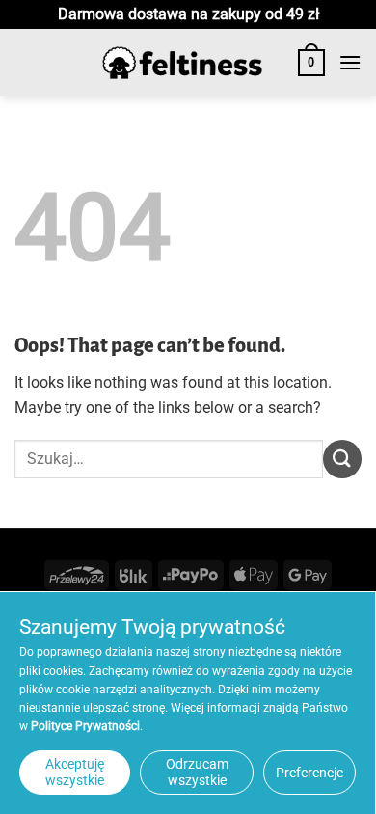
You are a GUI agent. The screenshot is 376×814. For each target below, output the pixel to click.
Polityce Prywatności (85, 726)
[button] (311, 63)
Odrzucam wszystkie (197, 772)
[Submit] (342, 458)
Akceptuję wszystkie (74, 772)
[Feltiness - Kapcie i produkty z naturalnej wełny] (182, 63)
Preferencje (309, 772)
